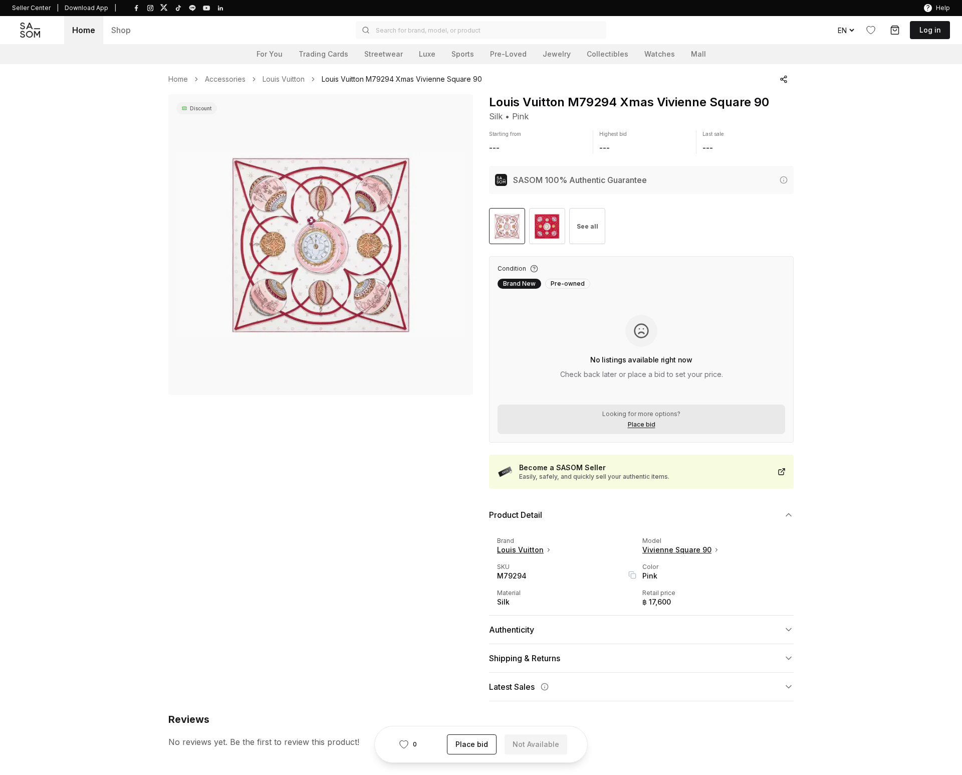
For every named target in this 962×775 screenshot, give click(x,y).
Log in (930, 30)
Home (83, 30)
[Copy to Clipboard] (632, 575)
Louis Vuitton (284, 79)
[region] (320, 244)
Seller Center (31, 8)
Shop (121, 30)
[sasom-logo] (30, 30)
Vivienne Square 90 (676, 549)
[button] (481, 30)
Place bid (641, 424)
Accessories (225, 79)
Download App (86, 8)
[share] (784, 79)
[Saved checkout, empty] (895, 30)
